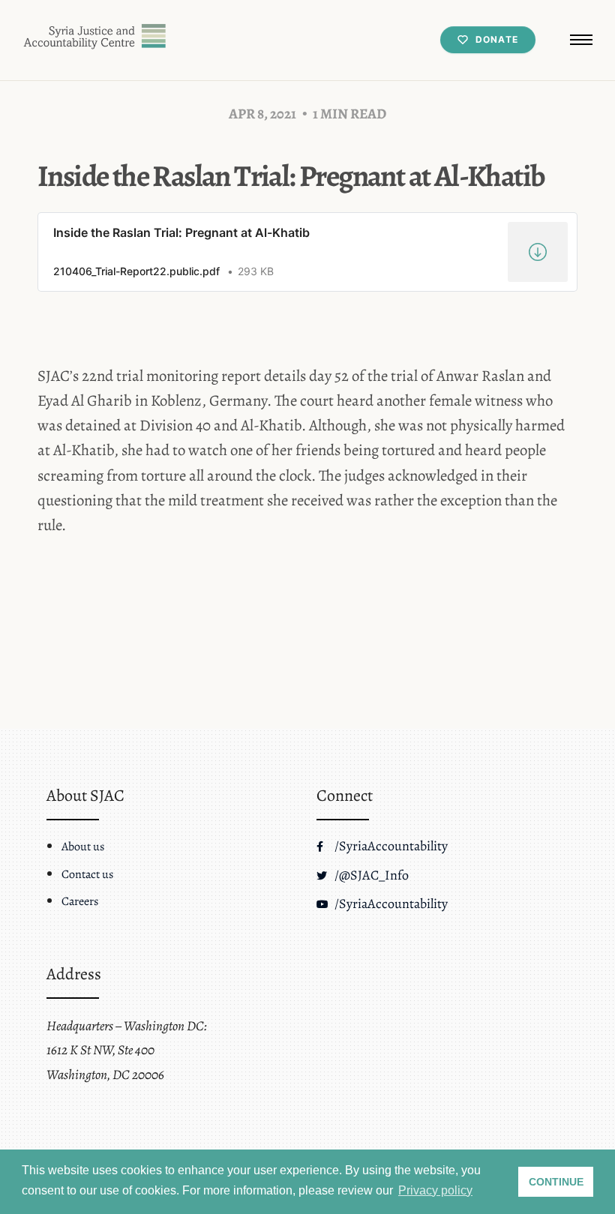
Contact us (87, 874)
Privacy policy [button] (435, 1190)
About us (83, 846)
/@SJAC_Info (370, 875)
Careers (80, 901)
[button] (581, 39)
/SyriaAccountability (390, 846)
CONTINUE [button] (556, 1182)
